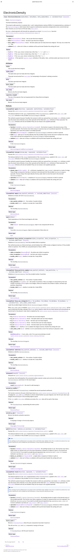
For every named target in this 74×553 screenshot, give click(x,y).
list (22, 149)
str (16, 426)
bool (11, 235)
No (23, 542)
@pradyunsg (15, 551)
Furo (19, 551)
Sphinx (9, 551)
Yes (19, 542)
